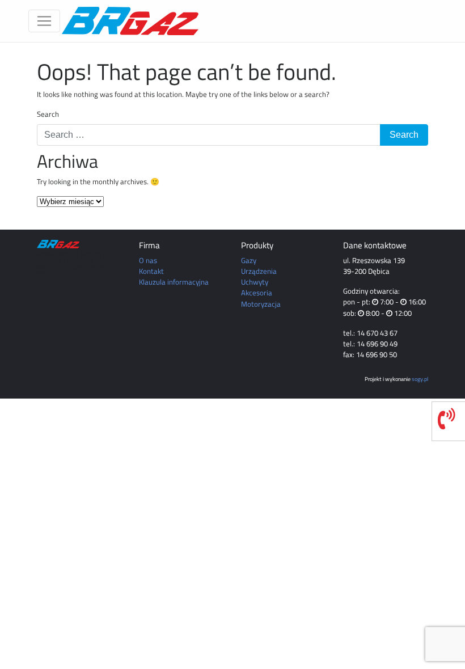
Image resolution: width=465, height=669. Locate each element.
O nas (148, 260)
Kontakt (151, 271)
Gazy (248, 260)
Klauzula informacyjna (174, 281)
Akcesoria (256, 292)
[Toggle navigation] (44, 21)
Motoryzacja (261, 304)
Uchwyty (254, 281)
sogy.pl (420, 378)
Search (48, 114)
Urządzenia (259, 271)
